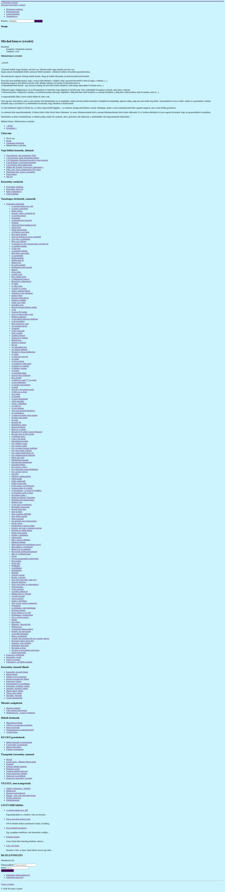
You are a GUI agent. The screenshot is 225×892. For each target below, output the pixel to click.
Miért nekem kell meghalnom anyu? (26, 544)
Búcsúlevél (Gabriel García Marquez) (26, 432)
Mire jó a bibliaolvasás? (21, 554)
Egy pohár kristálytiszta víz (22, 453)
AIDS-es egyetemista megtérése (19, 725)
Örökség (14, 223)
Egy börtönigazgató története (23, 455)
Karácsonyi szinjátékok (15, 776)
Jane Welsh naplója (19, 516)
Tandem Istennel (18, 335)
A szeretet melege (18, 216)
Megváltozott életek (14, 723)
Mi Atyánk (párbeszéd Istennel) (24, 551)
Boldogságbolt (17, 258)
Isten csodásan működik (21, 514)
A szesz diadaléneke (19, 399)
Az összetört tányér (19, 326)
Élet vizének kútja (18, 277)
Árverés (14, 420)
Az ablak (15, 359)
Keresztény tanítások (14, 187)
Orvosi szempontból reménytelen (25, 559)
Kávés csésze (16, 523)
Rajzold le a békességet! (21, 281)
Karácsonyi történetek (15, 655)
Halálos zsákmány (18, 317)
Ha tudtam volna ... (19, 495)
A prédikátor (16, 568)
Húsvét (9, 759)
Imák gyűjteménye (13, 191)
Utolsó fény (16, 227)
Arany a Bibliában (19, 403)
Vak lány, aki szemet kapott (22, 389)
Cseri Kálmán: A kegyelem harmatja (21, 162)
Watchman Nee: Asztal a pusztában (20, 172)
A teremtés (15, 396)
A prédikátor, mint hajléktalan (23, 608)
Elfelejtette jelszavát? (14, 877)
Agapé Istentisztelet (14, 698)
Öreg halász (16, 561)
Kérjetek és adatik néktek (21, 530)
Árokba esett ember (19, 418)
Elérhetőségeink (12, 800)
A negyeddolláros (18, 382)
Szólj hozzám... (17, 587)
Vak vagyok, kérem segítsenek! (24, 603)
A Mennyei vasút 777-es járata (23, 380)
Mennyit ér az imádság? (21, 549)
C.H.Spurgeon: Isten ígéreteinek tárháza (22, 158)
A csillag (15, 354)
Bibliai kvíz (11, 791)
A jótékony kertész (19, 368)
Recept (14, 345)
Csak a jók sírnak (18, 439)
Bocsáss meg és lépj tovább (22, 434)
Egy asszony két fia (19, 472)
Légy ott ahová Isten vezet (22, 314)
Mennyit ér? (16, 263)
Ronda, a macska (18, 577)
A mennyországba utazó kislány (24, 415)
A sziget (14, 387)
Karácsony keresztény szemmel (19, 778)
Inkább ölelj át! (17, 260)
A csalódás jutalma (19, 246)
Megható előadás (18, 542)
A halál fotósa (12, 732)
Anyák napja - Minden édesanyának (21, 762)
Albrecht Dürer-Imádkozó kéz (23, 225)
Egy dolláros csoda (19, 443)
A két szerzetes (17, 589)
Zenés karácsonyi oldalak (16, 773)
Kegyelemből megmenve (16, 828)
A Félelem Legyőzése (20, 232)
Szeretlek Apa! (17, 305)
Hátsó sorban (16, 211)
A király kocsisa (18, 596)
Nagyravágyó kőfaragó (20, 375)
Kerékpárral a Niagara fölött (23, 526)
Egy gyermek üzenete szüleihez (24, 448)
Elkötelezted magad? (20, 460)
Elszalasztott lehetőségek (21, 462)
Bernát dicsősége (18, 427)
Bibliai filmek (11, 674)
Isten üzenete (16, 512)
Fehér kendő (16, 479)
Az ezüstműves (17, 413)
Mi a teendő (16, 378)
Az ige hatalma (17, 408)
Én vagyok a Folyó (19, 467)
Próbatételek (16, 570)
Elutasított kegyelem (19, 441)
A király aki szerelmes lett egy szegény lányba (30, 638)
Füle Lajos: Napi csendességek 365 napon (23, 169)
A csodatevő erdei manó (21, 364)
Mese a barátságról (19, 636)
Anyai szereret (17, 598)
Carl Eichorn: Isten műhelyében (19, 165)
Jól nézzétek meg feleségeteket (24, 521)
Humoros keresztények (15, 793)
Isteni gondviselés (18, 652)
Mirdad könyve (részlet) (21, 594)
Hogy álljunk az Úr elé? (21, 613)
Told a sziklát (16, 333)
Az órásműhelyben (19, 347)
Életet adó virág (17, 458)
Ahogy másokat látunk (20, 291)
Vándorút (15, 328)
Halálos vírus (16, 502)
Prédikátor (15, 566)
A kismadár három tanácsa (22, 629)
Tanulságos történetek (15, 143)
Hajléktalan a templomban (22, 615)
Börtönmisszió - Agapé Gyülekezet (20, 713)
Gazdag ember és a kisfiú (21, 488)
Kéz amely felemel (19, 234)
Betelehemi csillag (18, 425)
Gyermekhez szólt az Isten (22, 493)
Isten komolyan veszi (20, 324)
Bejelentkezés (7, 871)
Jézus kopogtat (17, 519)
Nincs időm (16, 272)
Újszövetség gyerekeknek (16, 745)
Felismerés (15, 218)
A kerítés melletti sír (19, 591)
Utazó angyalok (17, 331)
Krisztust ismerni (18, 610)
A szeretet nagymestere (20, 385)
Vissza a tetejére (7, 884)
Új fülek (14, 284)
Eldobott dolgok (13, 837)
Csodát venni (16, 274)
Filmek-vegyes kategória (16, 677)
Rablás (14, 620)
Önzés (14, 556)
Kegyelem (15, 622)
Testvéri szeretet (18, 575)
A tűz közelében (18, 321)
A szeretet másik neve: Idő (22, 206)
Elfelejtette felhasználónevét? (18, 875)
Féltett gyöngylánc (19, 483)
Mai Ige (9, 177)
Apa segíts (15, 394)
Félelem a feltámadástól (21, 476)
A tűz (13, 310)
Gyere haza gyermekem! (21, 504)
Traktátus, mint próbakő (21, 643)
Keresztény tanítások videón (17, 686)
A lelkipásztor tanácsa (20, 279)
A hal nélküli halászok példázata (24, 319)
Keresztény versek (13, 657)
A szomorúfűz (17, 255)
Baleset (14, 270)
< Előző (9, 126)
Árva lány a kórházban (20, 239)
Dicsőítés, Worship (14, 695)
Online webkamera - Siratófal (18, 788)
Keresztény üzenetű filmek (17, 672)
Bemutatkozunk (12, 12)
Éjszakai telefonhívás (20, 298)
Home (8, 141)
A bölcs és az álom (19, 392)
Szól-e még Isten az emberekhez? (25, 584)
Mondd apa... (16, 340)
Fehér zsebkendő (18, 481)
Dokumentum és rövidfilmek (18, 684)
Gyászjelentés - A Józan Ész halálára (26, 490)
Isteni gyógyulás (13, 727)
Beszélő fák (16, 422)
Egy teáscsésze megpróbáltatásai (24, 469)
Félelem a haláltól (18, 300)
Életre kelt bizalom (19, 230)
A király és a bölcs (19, 288)
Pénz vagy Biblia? (18, 241)
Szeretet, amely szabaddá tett (23, 213)
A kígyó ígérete (17, 361)
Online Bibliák (12, 194)
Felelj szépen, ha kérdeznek (22, 486)
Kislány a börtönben (19, 535)
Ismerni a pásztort (18, 342)
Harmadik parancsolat (20, 507)
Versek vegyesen (13, 660)
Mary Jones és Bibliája (20, 540)
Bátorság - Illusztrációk (20, 624)
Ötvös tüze (15, 563)
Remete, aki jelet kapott (21, 631)
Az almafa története (19, 349)
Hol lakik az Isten (18, 648)
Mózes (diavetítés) (13, 747)
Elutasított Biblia (18, 465)
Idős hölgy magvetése (20, 253)
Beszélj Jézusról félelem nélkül (24, 307)
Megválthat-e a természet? (22, 547)
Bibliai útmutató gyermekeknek (19, 742)
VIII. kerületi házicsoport (16, 710)
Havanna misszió (13, 708)
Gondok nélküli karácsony (17, 771)
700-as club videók (14, 693)
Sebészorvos (16, 627)
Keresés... (5, 21)
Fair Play (15, 474)
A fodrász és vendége (20, 366)
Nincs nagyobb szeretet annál (18, 819)
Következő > (11, 128)
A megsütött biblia (18, 373)
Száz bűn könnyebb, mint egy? (24, 580)
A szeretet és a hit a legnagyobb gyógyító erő (29, 244)
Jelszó (4, 868)
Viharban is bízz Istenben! (22, 293)
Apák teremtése (17, 401)
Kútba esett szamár (19, 533)
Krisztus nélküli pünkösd (16, 766)
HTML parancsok (13, 798)
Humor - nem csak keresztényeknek (21, 795)
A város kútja (16, 286)
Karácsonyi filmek (13, 681)
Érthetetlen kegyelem (20, 645)
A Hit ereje (15, 248)
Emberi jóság (16, 295)
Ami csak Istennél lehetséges (23, 411)
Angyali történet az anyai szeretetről (26, 237)
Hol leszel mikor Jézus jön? (22, 641)
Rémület (14, 573)
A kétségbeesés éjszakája (21, 220)
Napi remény (11, 174)
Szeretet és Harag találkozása (23, 352)
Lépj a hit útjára (12, 846)
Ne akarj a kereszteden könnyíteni (25, 650)
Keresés (38, 21)
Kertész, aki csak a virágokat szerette (26, 528)
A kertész (15, 371)
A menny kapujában (19, 209)
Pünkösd (9, 764)
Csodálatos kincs (18, 436)
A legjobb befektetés (19, 634)
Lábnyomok (16, 537)
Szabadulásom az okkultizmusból (20, 730)
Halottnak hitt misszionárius (22, 500)
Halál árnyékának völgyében (23, 497)
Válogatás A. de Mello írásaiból (19, 662)
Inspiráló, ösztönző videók (17, 688)
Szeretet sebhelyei (18, 582)
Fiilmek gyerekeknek (15, 749)
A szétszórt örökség (19, 251)
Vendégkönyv (12, 16)
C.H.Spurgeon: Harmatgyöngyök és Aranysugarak (27, 160)
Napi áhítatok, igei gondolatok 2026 (21, 155)
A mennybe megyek (19, 356)
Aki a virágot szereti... (20, 617)
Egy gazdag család (19, 446)
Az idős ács (16, 406)
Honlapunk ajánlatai (14, 9)
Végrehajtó (16, 605)
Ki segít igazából (18, 265)
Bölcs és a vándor (18, 429)
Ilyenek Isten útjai (18, 509)
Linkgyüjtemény (13, 14)
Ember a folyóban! (19, 601)
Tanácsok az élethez (19, 338)
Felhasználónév (7, 865)
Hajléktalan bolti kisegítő (21, 267)
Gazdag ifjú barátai (19, 312)
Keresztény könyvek (14, 189)
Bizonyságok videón (14, 691)
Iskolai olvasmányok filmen (17, 679)
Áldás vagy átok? (18, 302)
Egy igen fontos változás (21, 450)
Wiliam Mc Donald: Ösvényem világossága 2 (24, 167)
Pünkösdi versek (13, 769)
